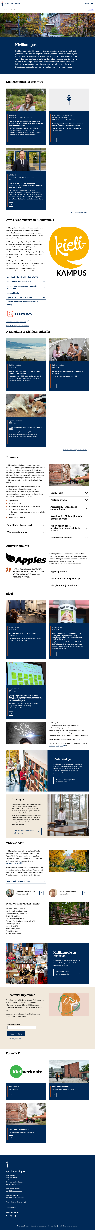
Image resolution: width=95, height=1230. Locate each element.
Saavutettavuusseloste (38, 1226)
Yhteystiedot (10, 1188)
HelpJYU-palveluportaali (14, 1191)
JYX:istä (79, 739)
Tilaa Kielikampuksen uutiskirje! (17, 326)
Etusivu (4, 10)
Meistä (13, 10)
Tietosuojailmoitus (15, 1039)
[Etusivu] (10, 3)
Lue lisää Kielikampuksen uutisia (75, 450)
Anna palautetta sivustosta (14, 1202)
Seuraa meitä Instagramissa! (16, 322)
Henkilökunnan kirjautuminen (68, 1226)
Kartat (17, 1188)
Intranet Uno (52, 1226)
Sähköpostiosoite (13, 1024)
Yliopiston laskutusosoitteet (15, 1197)
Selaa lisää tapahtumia (78, 212)
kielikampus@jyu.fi (56, 746)
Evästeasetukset (11, 1207)
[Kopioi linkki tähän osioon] (45, 81)
